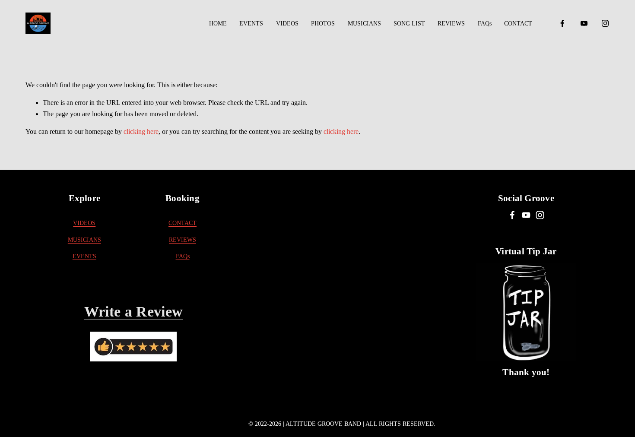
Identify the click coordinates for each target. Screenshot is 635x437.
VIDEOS (287, 23)
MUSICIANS (364, 23)
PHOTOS (323, 23)
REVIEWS (451, 23)
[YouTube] (584, 23)
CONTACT (518, 23)
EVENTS (251, 23)
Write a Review (133, 312)
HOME (218, 23)
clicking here (141, 131)
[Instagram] (605, 23)
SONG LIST (409, 23)
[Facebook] (562, 23)
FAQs (485, 23)
